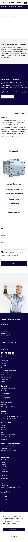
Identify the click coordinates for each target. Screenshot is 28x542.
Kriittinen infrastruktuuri (7, 374)
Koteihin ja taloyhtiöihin (7, 446)
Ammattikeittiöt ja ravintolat (8, 370)
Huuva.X (3, 425)
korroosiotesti (20, 136)
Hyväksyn (10, 256)
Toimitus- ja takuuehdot (7, 407)
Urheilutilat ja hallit (6, 377)
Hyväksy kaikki (14, 529)
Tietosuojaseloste (5, 357)
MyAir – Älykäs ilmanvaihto (8, 402)
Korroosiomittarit (12, 6)
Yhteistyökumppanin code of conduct (10, 487)
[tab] (14, 111)
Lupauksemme (5, 483)
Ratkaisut (4, 361)
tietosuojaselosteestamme (9, 523)
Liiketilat (3, 363)
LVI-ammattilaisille (6, 448)
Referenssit (5, 457)
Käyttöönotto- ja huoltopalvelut (9, 416)
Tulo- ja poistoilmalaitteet (8, 388)
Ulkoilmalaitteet (5, 397)
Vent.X (2, 432)
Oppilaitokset (4, 379)
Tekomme (3, 480)
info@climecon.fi (5, 322)
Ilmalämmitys (4, 395)
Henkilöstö (4, 496)
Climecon (4, 476)
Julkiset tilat (4, 365)
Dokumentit (4, 439)
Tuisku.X (3, 430)
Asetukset (14, 536)
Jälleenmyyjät (4, 499)
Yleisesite (3, 404)
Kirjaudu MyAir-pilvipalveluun (9, 450)
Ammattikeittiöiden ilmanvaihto (9, 391)
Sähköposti (4, 235)
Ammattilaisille (6, 423)
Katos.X (3, 427)
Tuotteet (4, 386)
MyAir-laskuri (4, 453)
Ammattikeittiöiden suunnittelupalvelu (11, 414)
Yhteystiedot (5, 492)
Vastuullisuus (4, 478)
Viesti (3, 242)
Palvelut (4, 411)
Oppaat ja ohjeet (5, 437)
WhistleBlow (4, 349)
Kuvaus (24, 111)
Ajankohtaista (4, 485)
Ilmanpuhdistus (4, 6)
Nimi (2, 228)
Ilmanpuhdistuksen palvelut (8, 418)
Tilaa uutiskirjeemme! (7, 342)
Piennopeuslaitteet (6, 400)
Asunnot (3, 368)
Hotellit (3, 381)
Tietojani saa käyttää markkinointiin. (13, 252)
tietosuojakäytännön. (13, 255)
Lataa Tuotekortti (7, 97)
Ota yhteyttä (4, 494)
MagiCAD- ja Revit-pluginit (8, 434)
